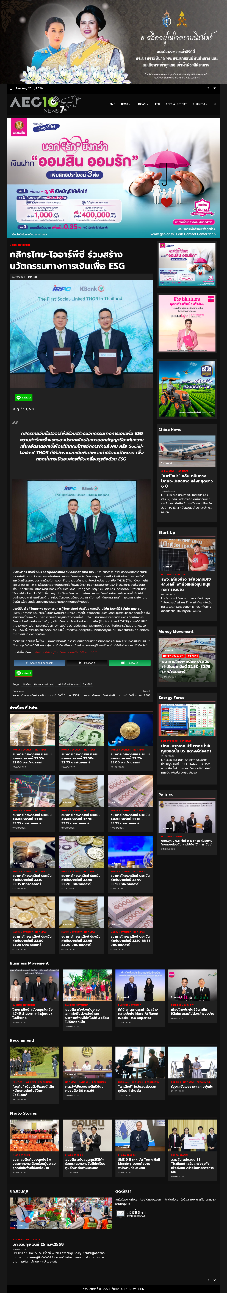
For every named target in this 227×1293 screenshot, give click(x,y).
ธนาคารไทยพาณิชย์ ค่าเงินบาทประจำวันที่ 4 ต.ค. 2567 (117, 693)
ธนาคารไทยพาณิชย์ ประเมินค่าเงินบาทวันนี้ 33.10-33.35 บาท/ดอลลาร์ (130, 912)
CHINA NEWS (168, 471)
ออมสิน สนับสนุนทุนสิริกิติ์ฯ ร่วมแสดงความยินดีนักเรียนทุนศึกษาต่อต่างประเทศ (37, 1135)
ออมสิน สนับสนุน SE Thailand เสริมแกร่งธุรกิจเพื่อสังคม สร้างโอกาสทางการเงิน (143, 1135)
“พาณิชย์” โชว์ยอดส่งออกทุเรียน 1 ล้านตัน (140, 1062)
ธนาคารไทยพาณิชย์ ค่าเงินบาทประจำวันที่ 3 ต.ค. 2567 (45, 693)
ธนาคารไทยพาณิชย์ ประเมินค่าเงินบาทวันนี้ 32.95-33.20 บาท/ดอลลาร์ (81, 912)
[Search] (215, 104)
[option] (187, 661)
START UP (180, 574)
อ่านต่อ (165, 512)
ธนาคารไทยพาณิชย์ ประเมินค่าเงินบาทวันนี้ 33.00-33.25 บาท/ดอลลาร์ (32, 791)
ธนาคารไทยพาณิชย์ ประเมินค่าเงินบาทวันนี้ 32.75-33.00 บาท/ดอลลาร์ (130, 730)
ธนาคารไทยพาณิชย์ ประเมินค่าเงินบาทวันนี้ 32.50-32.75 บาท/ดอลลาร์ (81, 730)
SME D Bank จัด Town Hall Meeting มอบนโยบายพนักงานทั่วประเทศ (90, 1135)
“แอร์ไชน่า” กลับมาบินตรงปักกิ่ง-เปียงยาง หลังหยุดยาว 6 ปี (187, 451)
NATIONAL (84, 1082)
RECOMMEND (45, 1082)
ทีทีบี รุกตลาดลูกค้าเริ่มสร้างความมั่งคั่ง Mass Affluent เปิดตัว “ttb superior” (140, 985)
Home (111, 104)
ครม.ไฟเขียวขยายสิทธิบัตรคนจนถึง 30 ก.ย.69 (87, 1062)
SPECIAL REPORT (176, 104)
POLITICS (209, 837)
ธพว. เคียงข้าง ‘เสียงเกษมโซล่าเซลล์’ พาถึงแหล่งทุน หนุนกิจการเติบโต (187, 555)
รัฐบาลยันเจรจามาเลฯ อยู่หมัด (193, 1062)
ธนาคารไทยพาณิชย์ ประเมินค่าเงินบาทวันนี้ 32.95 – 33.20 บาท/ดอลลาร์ (81, 852)
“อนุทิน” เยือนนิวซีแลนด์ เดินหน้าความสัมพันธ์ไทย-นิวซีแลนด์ (34, 1062)
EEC (157, 104)
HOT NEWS (40, 750)
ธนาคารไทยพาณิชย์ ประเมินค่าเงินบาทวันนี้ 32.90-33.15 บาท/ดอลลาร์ (81, 791)
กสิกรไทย (26, 684)
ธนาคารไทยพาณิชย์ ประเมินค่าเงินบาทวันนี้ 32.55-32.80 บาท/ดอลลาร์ (32, 730)
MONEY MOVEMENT (20, 245)
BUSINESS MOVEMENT (23, 1005)
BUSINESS (199, 104)
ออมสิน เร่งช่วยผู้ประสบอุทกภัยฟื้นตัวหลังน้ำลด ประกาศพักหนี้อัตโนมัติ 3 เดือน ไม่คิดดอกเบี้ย (87, 985)
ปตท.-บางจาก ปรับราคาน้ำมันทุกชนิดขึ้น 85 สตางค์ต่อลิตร (187, 720)
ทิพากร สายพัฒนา (43, 684)
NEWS (124, 104)
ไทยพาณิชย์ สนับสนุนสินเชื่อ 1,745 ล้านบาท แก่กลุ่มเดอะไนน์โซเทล (34, 985)
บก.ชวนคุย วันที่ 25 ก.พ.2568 (61, 1213)
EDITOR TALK (33, 1240)
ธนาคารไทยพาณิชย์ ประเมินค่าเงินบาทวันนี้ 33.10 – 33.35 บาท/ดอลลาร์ (32, 852)
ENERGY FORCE (169, 741)
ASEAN (142, 104)
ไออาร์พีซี (87, 684)
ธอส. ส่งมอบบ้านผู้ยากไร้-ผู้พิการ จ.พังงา (196, 1135)
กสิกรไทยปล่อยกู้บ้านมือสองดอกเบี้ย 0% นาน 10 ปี (65, 652)
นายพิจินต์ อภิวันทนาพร (68, 684)
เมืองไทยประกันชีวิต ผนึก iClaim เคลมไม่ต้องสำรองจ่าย (193, 985)
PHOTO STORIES (24, 1155)
